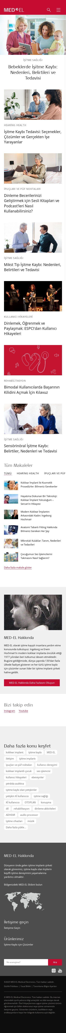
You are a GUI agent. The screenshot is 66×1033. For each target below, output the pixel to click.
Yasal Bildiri (26, 986)
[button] (58, 9)
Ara (55, 962)
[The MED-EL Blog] (14, 10)
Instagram (9, 711)
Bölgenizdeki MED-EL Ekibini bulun (23, 884)
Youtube (23, 711)
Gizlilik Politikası (11, 986)
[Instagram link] (54, 971)
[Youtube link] (60, 971)
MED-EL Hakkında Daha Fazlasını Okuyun (32, 682)
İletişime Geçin (12, 927)
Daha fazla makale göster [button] (18, 567)
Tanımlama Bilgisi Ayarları (45, 986)
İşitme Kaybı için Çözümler (18, 944)
